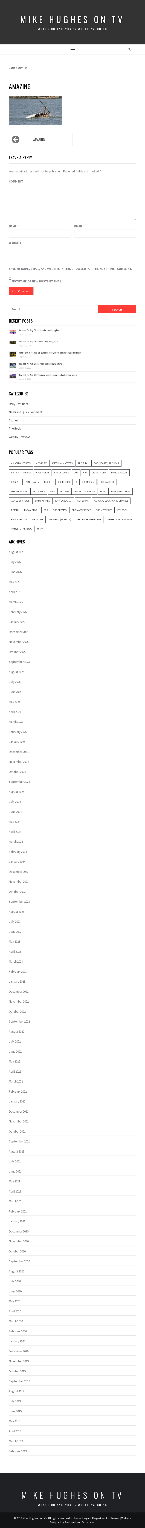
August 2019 (16, 1391)
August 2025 (16, 672)
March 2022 (16, 1081)
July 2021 (15, 1161)
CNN (76, 472)
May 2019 (14, 1421)
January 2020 (17, 1341)
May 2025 (14, 702)
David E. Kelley (119, 472)
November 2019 (19, 1361)
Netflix (15, 510)
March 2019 (16, 1441)
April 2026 (15, 592)
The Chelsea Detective (88, 519)
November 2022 (19, 1001)
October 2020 (17, 1251)
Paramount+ (31, 510)
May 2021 (14, 1181)
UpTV (40, 528)
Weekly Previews (19, 437)
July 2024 (15, 802)
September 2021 (19, 1141)
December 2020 (18, 1231)
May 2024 (14, 822)
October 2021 (17, 1131)
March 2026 (16, 602)
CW (85, 472)
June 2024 (15, 812)
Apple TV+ (83, 463)
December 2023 (18, 872)
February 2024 (18, 852)
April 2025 (15, 712)
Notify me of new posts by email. (37, 281)
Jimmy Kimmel (42, 500)
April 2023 (15, 952)
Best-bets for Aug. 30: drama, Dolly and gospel (38, 341)
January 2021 (17, 1221)
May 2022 (14, 1061)
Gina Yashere (107, 482)
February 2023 (18, 972)
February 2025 (18, 732)
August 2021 (16, 1151)
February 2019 (18, 1451)
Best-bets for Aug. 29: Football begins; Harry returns (41, 363)
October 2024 (17, 772)
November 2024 (19, 762)
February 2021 (18, 1211)
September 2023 (19, 902)
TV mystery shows (21, 528)
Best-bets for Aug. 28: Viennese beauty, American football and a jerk (48, 374)
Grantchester (19, 491)
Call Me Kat (42, 472)
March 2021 (16, 1201)
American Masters (62, 463)
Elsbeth (48, 482)
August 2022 (16, 1032)
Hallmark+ (39, 491)
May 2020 (14, 1301)
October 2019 (17, 1371)
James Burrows (20, 500)
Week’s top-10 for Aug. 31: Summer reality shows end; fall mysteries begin (50, 352)
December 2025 (18, 632)
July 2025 (15, 682)
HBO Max (64, 491)
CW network (99, 472)
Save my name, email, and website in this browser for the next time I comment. (70, 269)
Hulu (103, 491)
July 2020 (15, 1281)
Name (14, 226)
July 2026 (15, 562)
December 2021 (18, 1111)
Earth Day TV (32, 482)
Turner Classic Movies (119, 519)
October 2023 (17, 892)
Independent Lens (120, 491)
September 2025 (19, 662)
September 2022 (19, 1021)
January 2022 (17, 1101)
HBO (52, 491)
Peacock (122, 510)
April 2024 (15, 832)
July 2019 (15, 1401)
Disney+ (15, 482)
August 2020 (16, 1271)
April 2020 (15, 1311)
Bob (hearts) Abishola (106, 463)
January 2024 (17, 862)
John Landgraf (63, 500)
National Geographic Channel (111, 500)
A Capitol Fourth (21, 463)
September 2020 (19, 1261)
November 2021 (19, 1121)
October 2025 (17, 652)
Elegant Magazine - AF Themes (100, 1518)
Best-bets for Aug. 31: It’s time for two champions (39, 330)
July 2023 (15, 922)
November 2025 (19, 642)
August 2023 (16, 912)
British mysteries (21, 472)
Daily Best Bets (18, 404)
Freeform (64, 482)
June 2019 (15, 1411)
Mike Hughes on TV (72, 19)
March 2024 (16, 842)
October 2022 (17, 1012)
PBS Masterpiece (81, 510)
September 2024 (19, 782)
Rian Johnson (19, 519)
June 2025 (15, 692)
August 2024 (16, 792)
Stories (13, 420)
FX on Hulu (88, 482)
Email (79, 226)
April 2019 (15, 1431)
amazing (39, 139)
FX (76, 482)
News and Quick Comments (26, 412)
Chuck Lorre (61, 472)
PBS (46, 510)
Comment (16, 181)
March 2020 (16, 1321)
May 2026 (14, 582)
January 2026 (17, 622)
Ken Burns (83, 500)
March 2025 (16, 722)
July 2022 (15, 1041)
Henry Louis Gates (84, 491)
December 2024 (18, 752)
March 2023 (16, 961)
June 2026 (15, 572)
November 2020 (19, 1241)
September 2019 (19, 1381)
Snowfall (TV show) (59, 519)
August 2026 (16, 552)
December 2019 (18, 1351)
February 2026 (18, 612)
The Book (15, 428)
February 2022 (18, 1091)
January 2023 (17, 981)
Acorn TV (41, 463)
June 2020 (15, 1291)
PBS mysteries (104, 510)
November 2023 (19, 882)
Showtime (37, 519)
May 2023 (14, 942)
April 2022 (15, 1071)
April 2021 (15, 1191)
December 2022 (18, 992)
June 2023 (15, 932)
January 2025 (17, 742)
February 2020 (18, 1331)
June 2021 (15, 1171)
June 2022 (15, 1052)
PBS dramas (60, 510)
